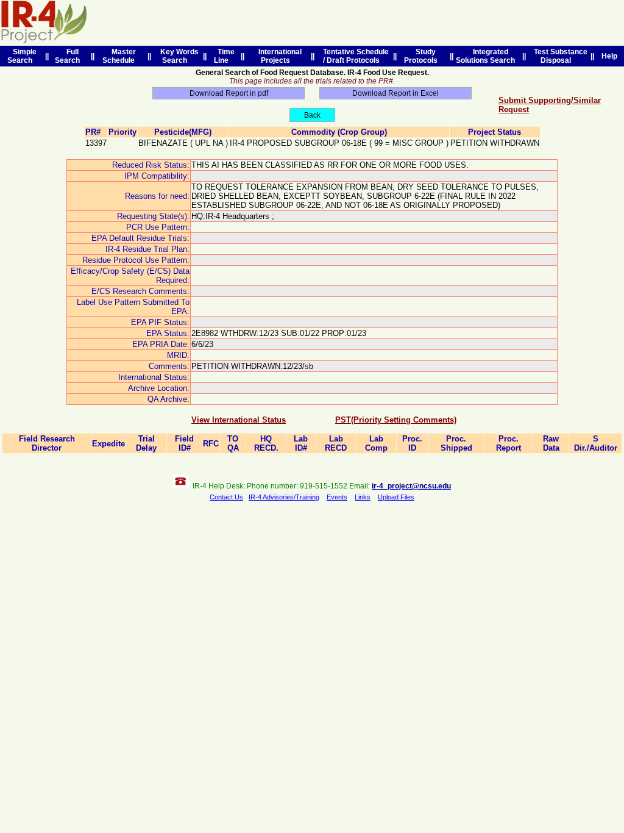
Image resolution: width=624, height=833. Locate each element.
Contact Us (226, 497)
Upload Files (396, 497)
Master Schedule (120, 56)
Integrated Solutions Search (487, 56)
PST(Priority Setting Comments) (395, 419)
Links (362, 497)
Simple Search (22, 56)
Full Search (69, 56)
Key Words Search (178, 56)
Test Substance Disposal (558, 56)
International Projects (278, 56)
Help (609, 56)
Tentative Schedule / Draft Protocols (354, 56)
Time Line (224, 56)
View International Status (238, 419)
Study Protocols (422, 56)
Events (337, 497)
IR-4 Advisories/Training (284, 497)
